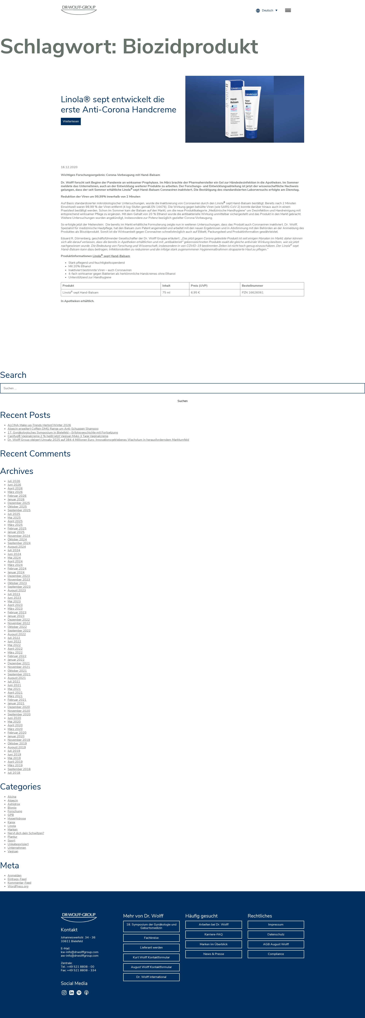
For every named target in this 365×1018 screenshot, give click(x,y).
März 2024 (15, 565)
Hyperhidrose (17, 818)
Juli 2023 (14, 594)
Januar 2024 (16, 572)
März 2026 (15, 492)
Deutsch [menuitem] (267, 10)
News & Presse (213, 954)
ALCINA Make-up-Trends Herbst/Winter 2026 (39, 425)
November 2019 (19, 740)
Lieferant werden (151, 947)
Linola (12, 826)
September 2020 (19, 714)
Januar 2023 (16, 616)
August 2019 (17, 747)
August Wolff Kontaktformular (151, 967)
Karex (11, 822)
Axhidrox (14, 804)
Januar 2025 (16, 532)
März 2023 (15, 609)
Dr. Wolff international (151, 977)
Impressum (275, 924)
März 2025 (15, 525)
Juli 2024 (14, 550)
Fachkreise (151, 938)
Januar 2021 (16, 703)
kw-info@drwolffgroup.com (79, 952)
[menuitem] (269, 10)
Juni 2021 (14, 685)
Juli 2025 (14, 514)
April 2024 (15, 561)
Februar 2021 (17, 700)
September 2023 (19, 587)
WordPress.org (18, 886)
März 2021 (15, 696)
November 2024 (19, 536)
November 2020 (19, 711)
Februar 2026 (17, 496)
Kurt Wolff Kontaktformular (151, 957)
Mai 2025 (14, 518)
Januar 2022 (16, 660)
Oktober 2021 (17, 671)
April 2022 (15, 649)
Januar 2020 (16, 736)
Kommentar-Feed (19, 883)
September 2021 (19, 674)
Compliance (276, 954)
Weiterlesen (71, 121)
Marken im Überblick (214, 944)
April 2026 (15, 488)
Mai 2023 (14, 601)
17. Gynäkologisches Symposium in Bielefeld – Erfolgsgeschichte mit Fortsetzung (63, 432)
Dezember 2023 (19, 576)
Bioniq (12, 808)
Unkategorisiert (18, 844)
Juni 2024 (14, 554)
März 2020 (15, 729)
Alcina (12, 797)
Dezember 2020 (19, 707)
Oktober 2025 (17, 507)
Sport (11, 840)
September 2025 (19, 510)
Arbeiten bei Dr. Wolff (214, 924)
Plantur (12, 837)
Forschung (15, 811)
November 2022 (19, 623)
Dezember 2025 (19, 503)
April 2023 (15, 605)
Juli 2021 (14, 681)
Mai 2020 (14, 722)
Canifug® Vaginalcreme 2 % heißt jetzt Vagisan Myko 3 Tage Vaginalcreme (58, 436)
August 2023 (17, 590)
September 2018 (19, 769)
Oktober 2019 (17, 743)
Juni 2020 (14, 718)
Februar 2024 (17, 568)
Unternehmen (17, 848)
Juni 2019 (14, 754)
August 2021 (17, 678)
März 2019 (15, 765)
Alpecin (13, 800)
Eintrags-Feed (17, 879)
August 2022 (17, 634)
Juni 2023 (14, 598)
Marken (12, 829)
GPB (11, 815)
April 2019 (15, 762)
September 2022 (19, 631)
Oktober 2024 (17, 539)
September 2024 (19, 543)
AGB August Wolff (276, 944)
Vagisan (13, 851)
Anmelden (14, 875)
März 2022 (15, 652)
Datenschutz (275, 934)
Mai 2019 (14, 758)
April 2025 (15, 521)
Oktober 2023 (17, 583)
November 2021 (19, 667)
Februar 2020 (17, 733)
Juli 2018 (14, 773)
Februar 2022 (17, 656)
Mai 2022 (14, 645)
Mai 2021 (14, 689)
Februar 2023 (17, 612)
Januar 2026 (16, 499)
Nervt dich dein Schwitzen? (26, 833)
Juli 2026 (14, 481)
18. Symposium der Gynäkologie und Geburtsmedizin (151, 926)
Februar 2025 (17, 528)
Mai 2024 (14, 558)
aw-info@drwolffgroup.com (79, 956)
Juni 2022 (14, 641)
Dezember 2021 (19, 663)
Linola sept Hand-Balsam (111, 256)
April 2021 (15, 693)
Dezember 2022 (19, 620)
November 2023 (19, 579)
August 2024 (17, 547)
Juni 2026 (14, 485)
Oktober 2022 (17, 627)
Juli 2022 (14, 638)
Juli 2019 (14, 751)
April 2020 (15, 725)
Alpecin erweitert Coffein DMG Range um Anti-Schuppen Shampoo (53, 429)
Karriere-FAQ (214, 934)
